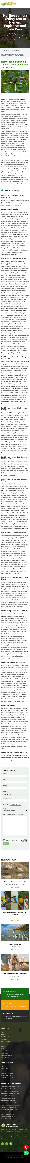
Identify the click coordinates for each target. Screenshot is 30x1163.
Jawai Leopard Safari (6, 1112)
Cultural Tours (5, 1068)
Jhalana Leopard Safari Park (8, 1114)
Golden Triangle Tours (7, 1073)
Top (26, 1158)
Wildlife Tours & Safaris (7, 1075)
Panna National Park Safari (8, 1100)
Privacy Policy (4, 1053)
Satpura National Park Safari (8, 1107)
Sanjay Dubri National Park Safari (10, 1102)
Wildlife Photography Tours (8, 1078)
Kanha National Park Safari (8, 1096)
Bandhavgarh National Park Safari (10, 1093)
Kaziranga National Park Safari (9, 1109)
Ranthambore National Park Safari (10, 1086)
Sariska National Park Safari (8, 1089)
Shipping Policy (5, 1057)
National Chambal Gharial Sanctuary (10, 1119)
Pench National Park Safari (8, 1098)
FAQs (2, 1044)
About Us (3, 1034)
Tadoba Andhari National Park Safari (10, 1105)
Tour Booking (4, 1039)
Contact (3, 1046)
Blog (2, 1048)
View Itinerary (15, 887)
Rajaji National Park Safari (8, 1116)
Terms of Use (4, 1050)
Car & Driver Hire (5, 1037)
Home (5, 51)
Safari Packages (5, 1041)
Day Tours (3, 1066)
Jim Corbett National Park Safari (9, 1091)
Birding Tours (15, 51)
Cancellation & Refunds (7, 1055)
